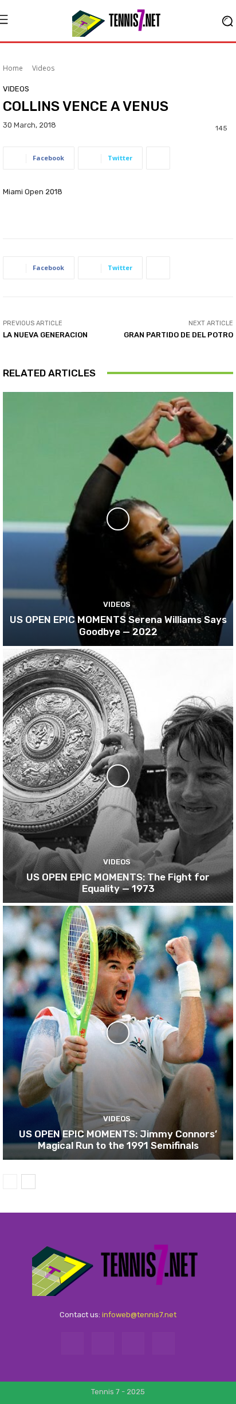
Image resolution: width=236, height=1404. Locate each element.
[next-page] (28, 1181)
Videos (43, 68)
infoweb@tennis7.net (139, 1314)
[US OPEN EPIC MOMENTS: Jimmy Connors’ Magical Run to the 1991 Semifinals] (118, 1033)
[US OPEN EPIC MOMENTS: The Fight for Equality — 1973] (118, 776)
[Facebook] (72, 1343)
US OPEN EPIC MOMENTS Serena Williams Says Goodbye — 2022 (118, 625)
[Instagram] (103, 1343)
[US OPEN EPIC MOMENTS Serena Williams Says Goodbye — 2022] (118, 519)
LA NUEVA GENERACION (45, 334)
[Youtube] (163, 1343)
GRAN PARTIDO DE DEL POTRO (178, 334)
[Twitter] (133, 1343)
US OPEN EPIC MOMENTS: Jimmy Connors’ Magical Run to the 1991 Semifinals (118, 1139)
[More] (158, 158)
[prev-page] (10, 1181)
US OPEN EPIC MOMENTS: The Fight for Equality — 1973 (118, 882)
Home (13, 68)
